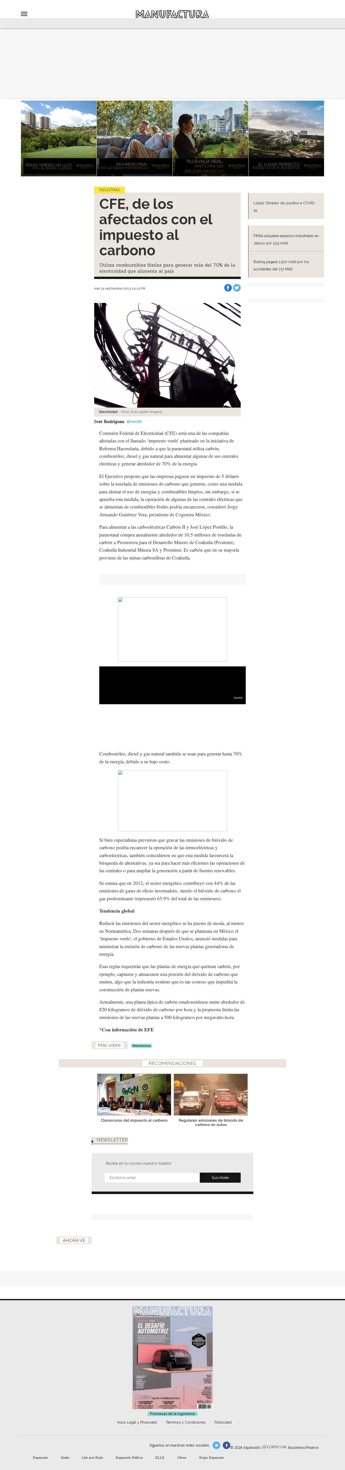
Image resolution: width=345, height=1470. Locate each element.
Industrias (109, 190)
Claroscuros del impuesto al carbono (134, 1120)
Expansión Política (129, 1457)
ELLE (159, 1457)
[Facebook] (228, 288)
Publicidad (223, 1422)
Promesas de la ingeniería (172, 1414)
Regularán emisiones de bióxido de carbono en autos (211, 1122)
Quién (65, 1457)
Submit (220, 1178)
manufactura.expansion (226, 1445)
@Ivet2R (134, 421)
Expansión (40, 1457)
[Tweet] (237, 288)
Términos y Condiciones (186, 1422)
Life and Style (92, 1457)
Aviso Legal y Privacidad (137, 1422)
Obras (181, 1457)
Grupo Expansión (211, 1457)
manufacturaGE (216, 1445)
